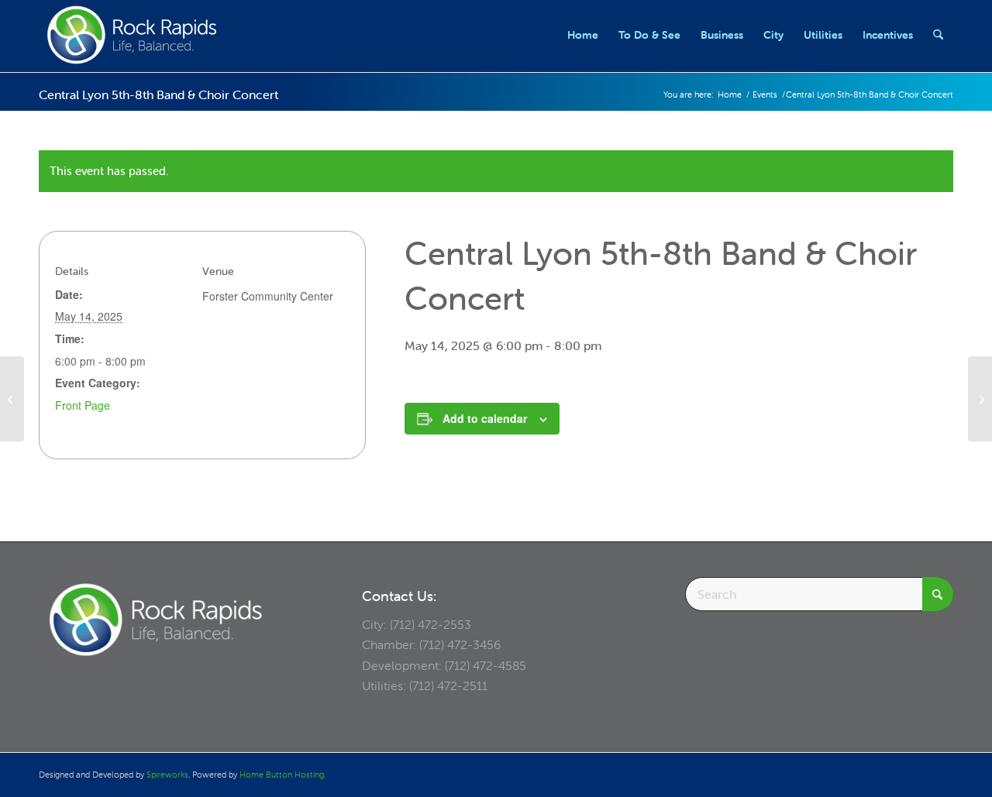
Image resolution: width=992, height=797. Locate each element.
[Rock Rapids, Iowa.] (131, 35)
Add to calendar (485, 418)
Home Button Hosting (281, 774)
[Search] (938, 35)
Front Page (82, 405)
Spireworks (167, 774)
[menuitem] (582, 35)
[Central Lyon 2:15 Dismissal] (12, 398)
